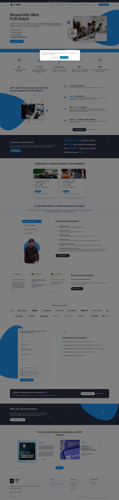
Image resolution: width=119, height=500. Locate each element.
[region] (60, 55)
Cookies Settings (55, 57)
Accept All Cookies (64, 57)
